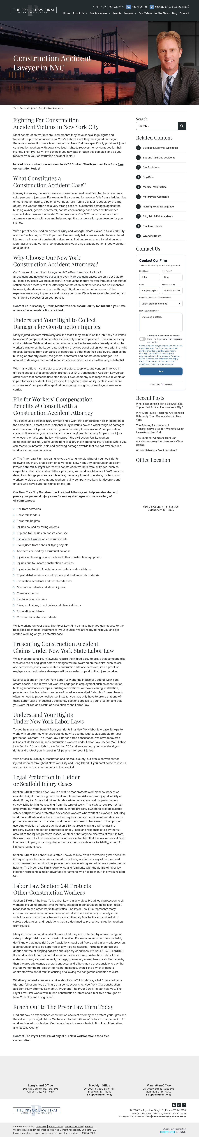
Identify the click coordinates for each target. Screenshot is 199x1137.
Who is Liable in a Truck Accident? (156, 450)
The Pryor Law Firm (36, 151)
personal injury (58, 231)
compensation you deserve (95, 218)
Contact (184, 13)
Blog (174, 13)
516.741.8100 (139, 7)
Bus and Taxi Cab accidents (159, 157)
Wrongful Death (152, 235)
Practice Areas (98, 13)
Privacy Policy (56, 1126)
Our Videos (145, 13)
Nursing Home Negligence (158, 206)
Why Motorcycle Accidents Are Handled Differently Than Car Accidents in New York (160, 416)
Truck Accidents (152, 226)
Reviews (128, 13)
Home (66, 13)
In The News (162, 13)
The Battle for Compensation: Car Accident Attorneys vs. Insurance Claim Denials (159, 441)
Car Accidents (151, 167)
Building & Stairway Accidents (160, 147)
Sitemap (89, 1126)
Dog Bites (148, 177)
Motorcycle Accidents (156, 196)
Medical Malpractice (155, 186)
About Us (78, 13)
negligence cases (45, 276)
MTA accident (79, 276)
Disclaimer (41, 1126)
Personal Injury (27, 108)
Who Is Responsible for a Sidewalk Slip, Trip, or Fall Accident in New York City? (159, 405)
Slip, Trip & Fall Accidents (158, 216)
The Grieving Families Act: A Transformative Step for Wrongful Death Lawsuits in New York (160, 429)
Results (117, 13)
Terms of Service (74, 1126)
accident (23, 276)
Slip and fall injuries (29, 539)
